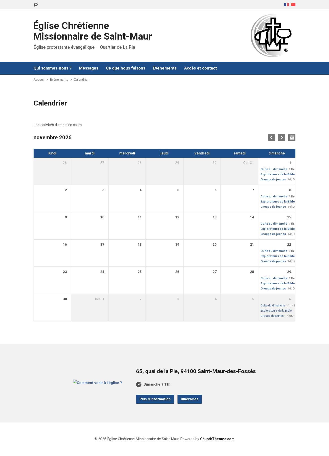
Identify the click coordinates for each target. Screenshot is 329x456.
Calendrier (81, 80)
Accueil (39, 80)
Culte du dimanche (274, 169)
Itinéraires (190, 399)
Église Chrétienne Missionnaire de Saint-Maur (92, 31)
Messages (88, 68)
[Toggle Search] (36, 4)
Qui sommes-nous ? (52, 68)
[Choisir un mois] (291, 137)
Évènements (165, 68)
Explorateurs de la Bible (278, 174)
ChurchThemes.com (217, 439)
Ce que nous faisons (125, 68)
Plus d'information (155, 399)
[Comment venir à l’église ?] (97, 383)
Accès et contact (200, 68)
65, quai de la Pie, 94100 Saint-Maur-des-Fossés (196, 371)
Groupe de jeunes (273, 179)
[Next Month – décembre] (281, 137)
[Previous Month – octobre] (271, 137)
